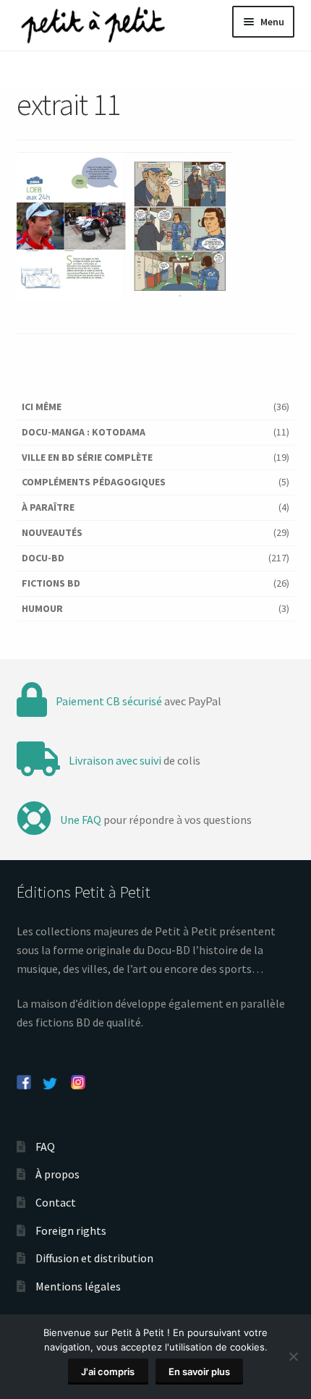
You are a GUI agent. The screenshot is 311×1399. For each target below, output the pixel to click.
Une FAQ (80, 819)
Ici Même (41, 406)
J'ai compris (108, 1371)
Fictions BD (51, 583)
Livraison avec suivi (115, 760)
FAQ (45, 1146)
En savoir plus (199, 1371)
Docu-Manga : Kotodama (83, 431)
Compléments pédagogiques (94, 481)
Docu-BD (43, 557)
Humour (42, 608)
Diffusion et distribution (94, 1258)
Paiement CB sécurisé (109, 701)
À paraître (48, 507)
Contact (55, 1202)
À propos (57, 1174)
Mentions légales (78, 1286)
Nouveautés (52, 532)
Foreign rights (70, 1230)
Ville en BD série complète (87, 457)
